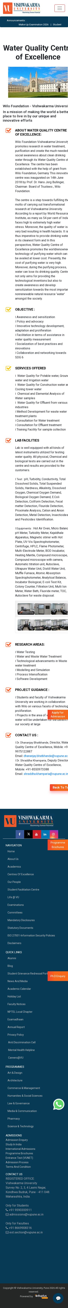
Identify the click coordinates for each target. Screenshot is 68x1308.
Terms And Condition (18, 1166)
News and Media (18, 981)
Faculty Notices (17, 1004)
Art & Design (15, 1072)
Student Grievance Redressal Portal (29, 973)
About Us (13, 859)
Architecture (15, 1080)
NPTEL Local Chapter (20, 1011)
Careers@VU (15, 1057)
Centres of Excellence (21, 874)
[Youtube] (37, 834)
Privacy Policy (16, 1034)
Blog (10, 965)
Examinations (16, 904)
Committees (15, 912)
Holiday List (14, 996)
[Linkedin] (45, 834)
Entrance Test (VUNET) (19, 1157)
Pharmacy (14, 1118)
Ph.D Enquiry (57, 976)
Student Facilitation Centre (23, 889)
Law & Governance (19, 1103)
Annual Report (16, 1027)
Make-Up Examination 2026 (27, 24)
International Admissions (20, 1148)
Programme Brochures (19, 1153)
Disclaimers (14, 943)
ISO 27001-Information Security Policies (31, 935)
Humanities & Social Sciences (25, 1095)
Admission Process (17, 1162)
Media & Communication (22, 1111)
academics (14, 866)
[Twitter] (28, 834)
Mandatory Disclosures (21, 920)
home (11, 851)
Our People (14, 881)
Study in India (14, 1144)
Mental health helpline (21, 1050)
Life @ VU (13, 897)
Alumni (12, 958)
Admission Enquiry (17, 1139)
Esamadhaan (15, 1019)
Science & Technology (21, 1126)
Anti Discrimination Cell (22, 1042)
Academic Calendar (19, 988)
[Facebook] (20, 834)
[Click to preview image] (38, 82)
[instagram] (54, 834)
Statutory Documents (20, 927)
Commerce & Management (24, 1088)
